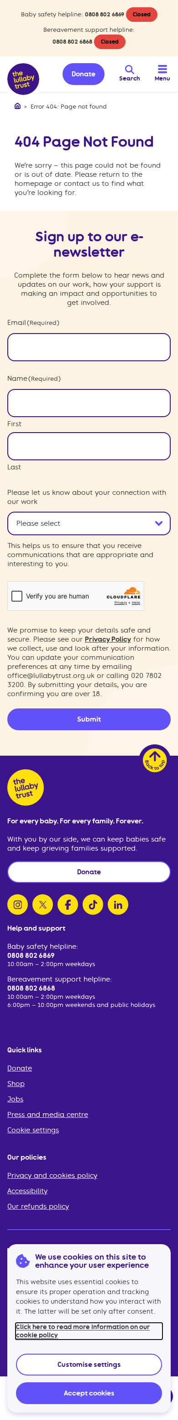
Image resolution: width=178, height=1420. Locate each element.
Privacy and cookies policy (52, 1175)
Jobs (15, 1099)
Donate (19, 1068)
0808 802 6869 (104, 14)
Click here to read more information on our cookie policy (83, 1331)
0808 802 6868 (72, 41)
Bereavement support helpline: (59, 979)
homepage (33, 183)
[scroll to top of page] (155, 760)
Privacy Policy (108, 639)
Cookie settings (33, 1130)
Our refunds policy (38, 1206)
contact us (81, 183)
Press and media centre (47, 1115)
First (14, 424)
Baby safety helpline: (42, 946)
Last (14, 467)
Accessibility (27, 1191)
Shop (16, 1084)
